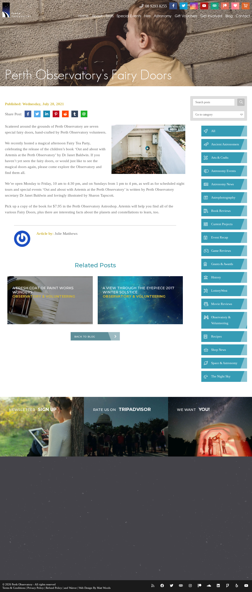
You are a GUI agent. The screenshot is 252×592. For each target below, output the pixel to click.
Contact (243, 15)
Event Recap (219, 237)
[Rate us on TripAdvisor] (215, 5)
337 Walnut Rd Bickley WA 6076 (196, 510)
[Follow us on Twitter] (184, 5)
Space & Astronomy (224, 363)
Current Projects (222, 224)
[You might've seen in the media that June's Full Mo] (72, 501)
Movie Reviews (221, 304)
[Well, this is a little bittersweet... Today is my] (18, 501)
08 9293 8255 (155, 6)
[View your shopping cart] (246, 5)
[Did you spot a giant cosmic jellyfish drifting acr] (125, 501)
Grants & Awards (222, 264)
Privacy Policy (35, 587)
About (97, 15)
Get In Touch (183, 564)
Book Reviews (221, 211)
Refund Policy (54, 587)
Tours (109, 15)
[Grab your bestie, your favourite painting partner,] (18, 535)
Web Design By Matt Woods (94, 587)
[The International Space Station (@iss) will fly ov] (153, 535)
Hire (147, 15)
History (216, 277)
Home (84, 15)
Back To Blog (84, 336)
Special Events (129, 15)
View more (42, 427)
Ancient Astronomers (225, 144)
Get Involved (211, 15)
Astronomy (163, 15)
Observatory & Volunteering (221, 320)
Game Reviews (221, 251)
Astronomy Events (223, 171)
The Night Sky (221, 376)
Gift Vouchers (186, 15)
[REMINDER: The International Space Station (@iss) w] (45, 535)
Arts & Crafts (219, 157)
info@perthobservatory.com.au (194, 524)
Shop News (218, 350)
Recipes (216, 336)
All (213, 131)
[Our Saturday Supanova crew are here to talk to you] (99, 498)
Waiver (73, 587)
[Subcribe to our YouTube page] (204, 5)
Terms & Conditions (13, 587)
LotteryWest (219, 290)
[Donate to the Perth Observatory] (235, 5)
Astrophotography (223, 197)
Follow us (19, 564)
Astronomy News (222, 184)
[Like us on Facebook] (173, 5)
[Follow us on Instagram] (194, 5)
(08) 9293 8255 (184, 517)
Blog (229, 15)
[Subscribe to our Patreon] (225, 5)
